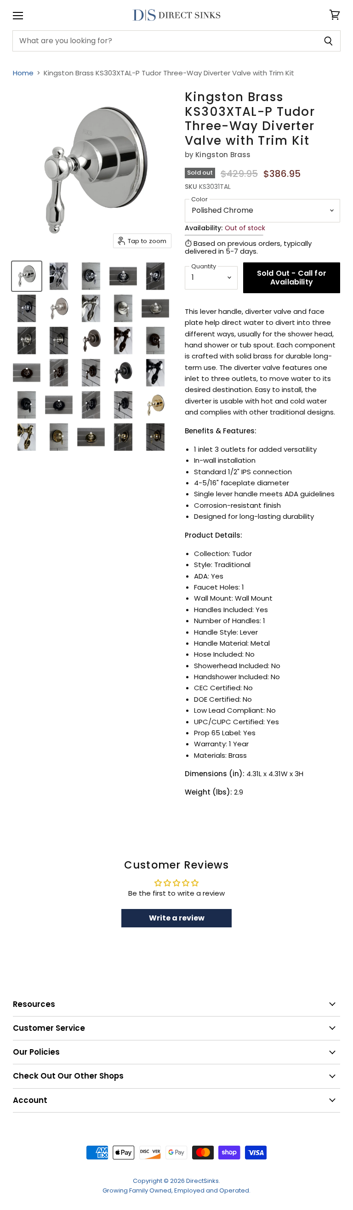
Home (23, 73)
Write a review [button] (177, 918)
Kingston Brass (223, 154)
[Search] (328, 40)
